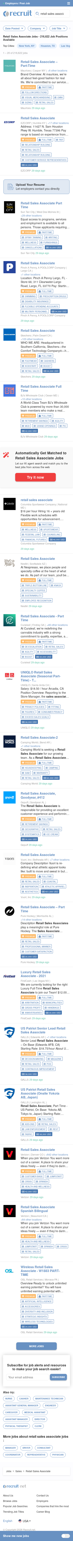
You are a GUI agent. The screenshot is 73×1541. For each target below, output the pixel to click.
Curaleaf (25, 624)
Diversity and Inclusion (39, 1311)
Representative (36, 1454)
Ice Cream (52, 834)
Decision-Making (34, 1059)
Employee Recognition (38, 600)
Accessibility (48, 651)
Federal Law (32, 534)
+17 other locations (58, 123)
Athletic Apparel (55, 886)
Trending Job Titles (13, 1511)
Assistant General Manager (21, 1405)
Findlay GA (38, 624)
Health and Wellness (37, 1186)
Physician (57, 1454)
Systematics (32, 834)
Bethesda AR (40, 859)
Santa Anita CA (40, 685)
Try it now (35, 477)
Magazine (56, 1059)
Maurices (26, 70)
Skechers (26, 335)
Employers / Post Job (17, 3)
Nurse (8, 1398)
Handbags (53, 1007)
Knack (57, 585)
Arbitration (32, 1002)
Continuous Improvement (39, 1069)
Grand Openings (46, 426)
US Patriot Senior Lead (43, 1030)
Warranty (42, 773)
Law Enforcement (35, 1129)
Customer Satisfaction (38, 951)
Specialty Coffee (35, 590)
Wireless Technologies (39, 1321)
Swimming (30, 296)
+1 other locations (30, 274)
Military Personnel (36, 311)
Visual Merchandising (37, 97)
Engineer (50, 1405)
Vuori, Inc (26, 859)
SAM (27, 773)
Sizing (28, 102)
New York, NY (26, 46)
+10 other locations (31, 399)
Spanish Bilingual (38, 1209)
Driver (26, 1447)
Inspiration (31, 886)
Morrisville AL (45, 916)
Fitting (55, 706)
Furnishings (50, 242)
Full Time (41, 388)
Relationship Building (37, 155)
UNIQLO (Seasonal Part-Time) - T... (40, 676)
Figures (29, 712)
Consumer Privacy (51, 712)
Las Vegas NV (41, 980)
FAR (61, 139)
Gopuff (24, 802)
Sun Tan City (28, 211)
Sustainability (33, 595)
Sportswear (50, 529)
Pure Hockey (28, 916)
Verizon (25, 1154)
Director (39, 1419)
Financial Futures (35, 539)
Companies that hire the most (52, 1506)
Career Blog (43, 1511)
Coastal (51, 881)
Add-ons (29, 1124)
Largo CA (26, 270)
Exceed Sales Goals (37, 717)
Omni (60, 97)
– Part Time (43, 909)
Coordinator (12, 1454)
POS (49, 1064)
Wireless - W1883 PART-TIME (40, 1271)
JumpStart (56, 1176)
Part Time (41, 205)
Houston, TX (48, 46)
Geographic (32, 829)
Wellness (30, 242)
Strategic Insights (36, 1316)
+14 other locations (31, 919)
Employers (42, 1501)
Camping (53, 767)
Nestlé (24, 563)
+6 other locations (57, 70)
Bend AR (45, 742)
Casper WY (39, 70)
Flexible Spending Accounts (41, 306)
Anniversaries (33, 1012)
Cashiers (49, 361)
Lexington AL (38, 1102)
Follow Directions (36, 92)
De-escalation (33, 646)
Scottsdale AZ (38, 563)
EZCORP (26, 123)
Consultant (43, 1447)
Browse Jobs (10, 1501)
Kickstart (30, 366)
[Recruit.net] (17, 13)
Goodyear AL (37, 802)
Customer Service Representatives (46, 160)
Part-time (47, 87)
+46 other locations (57, 624)
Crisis (28, 1181)
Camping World (29, 742)
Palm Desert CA (42, 335)
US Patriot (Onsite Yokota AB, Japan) (40, 1093)
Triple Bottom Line (36, 585)
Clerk (38, 1426)
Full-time (47, 139)
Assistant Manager (16, 1419)
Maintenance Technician (49, 1398)
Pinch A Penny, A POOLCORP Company (43, 267)
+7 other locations (60, 859)
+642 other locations (57, 1154)
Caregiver (11, 1412)
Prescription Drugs (54, 296)
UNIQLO (25, 685)
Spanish (43, 1181)
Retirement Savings (36, 420)
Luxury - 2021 (35, 974)
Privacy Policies (34, 706)
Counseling (53, 534)
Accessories (32, 1306)
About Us (8, 1495)
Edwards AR (38, 1037)
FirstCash (26, 980)
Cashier (23, 1398)
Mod (27, 426)
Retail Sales (46, 102)
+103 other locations (32, 339)
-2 (39, 737)
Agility (59, 420)
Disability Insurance (37, 301)
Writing (52, 237)
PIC (64, 426)
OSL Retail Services (32, 1279)
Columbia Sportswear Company (38, 504)
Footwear (31, 361)
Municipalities (54, 1002)
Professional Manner (37, 946)
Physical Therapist (16, 1426)
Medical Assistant (34, 1412)
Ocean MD (51, 395)
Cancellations (33, 247)
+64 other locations (31, 1219)
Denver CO (37, 1154)
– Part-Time (39, 63)
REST (55, 1129)
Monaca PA (51, 1279)
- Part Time (42, 618)
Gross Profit (33, 1007)
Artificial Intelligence (38, 1301)
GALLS (25, 1037)
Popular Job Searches (15, 1506)
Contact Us (42, 1495)
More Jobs (36, 1346)
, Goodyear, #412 (38, 795)
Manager (10, 1447)
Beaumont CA (39, 1216)
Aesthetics (31, 891)
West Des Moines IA (48, 211)
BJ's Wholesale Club (32, 395)
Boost (47, 366)
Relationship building (37, 144)
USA (25, 1521)
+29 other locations (31, 215)
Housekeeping (33, 767)
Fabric (28, 1134)
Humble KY (39, 123)
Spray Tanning (33, 237)
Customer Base (34, 1176)
